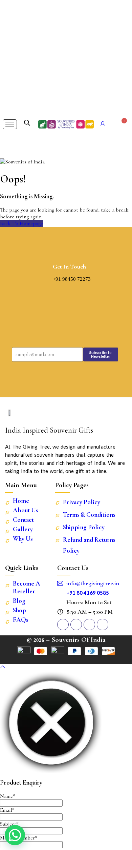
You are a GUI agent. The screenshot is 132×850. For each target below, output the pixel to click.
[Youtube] (102, 624)
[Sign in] (103, 124)
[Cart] (122, 123)
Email (7, 810)
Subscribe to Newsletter (100, 354)
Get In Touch (69, 266)
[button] (15, 835)
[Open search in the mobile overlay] (27, 123)
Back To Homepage (21, 223)
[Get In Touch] (46, 269)
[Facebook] (76, 624)
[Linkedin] (89, 624)
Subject (9, 824)
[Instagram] (63, 624)
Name (7, 796)
